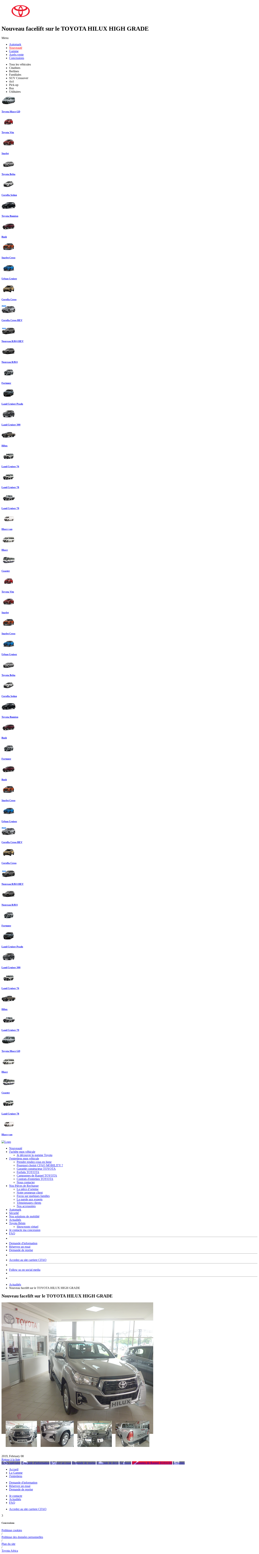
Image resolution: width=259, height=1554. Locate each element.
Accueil (13, 1469)
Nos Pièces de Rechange (24, 1185)
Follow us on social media (24, 1269)
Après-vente (16, 54)
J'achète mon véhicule (22, 1151)
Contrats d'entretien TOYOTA (35, 1179)
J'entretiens (15, 1476)
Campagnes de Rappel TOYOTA (37, 1175)
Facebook (125, 1463)
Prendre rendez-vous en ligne (34, 1162)
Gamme (14, 51)
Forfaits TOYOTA (28, 1172)
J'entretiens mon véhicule (24, 1158)
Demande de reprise (21, 1250)
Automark (15, 44)
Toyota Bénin (17, 1223)
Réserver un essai (60, 1463)
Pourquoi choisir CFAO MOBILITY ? (40, 1165)
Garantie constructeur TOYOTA (36, 1168)
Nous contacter (26, 1182)
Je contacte (15, 1495)
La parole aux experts (29, 1199)
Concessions (16, 58)
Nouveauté (15, 47)
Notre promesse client (30, 1192)
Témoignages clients (29, 1202)
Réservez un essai (19, 1246)
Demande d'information (23, 1243)
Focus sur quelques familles (33, 1196)
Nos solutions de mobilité (24, 1216)
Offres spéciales (11, 1463)
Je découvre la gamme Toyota (34, 1155)
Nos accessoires (26, 1206)
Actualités (15, 1219)
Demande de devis (108, 1463)
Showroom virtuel (27, 1226)
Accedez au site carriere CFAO (27, 1260)
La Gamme (16, 1472)
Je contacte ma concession (24, 1230)
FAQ (12, 1233)
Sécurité (14, 1213)
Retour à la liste (11, 1459)
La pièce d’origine (27, 1189)
